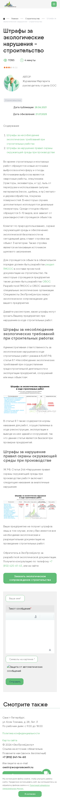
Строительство (13, 100)
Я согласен (30, 794)
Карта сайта (9, 740)
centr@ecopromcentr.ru (17, 767)
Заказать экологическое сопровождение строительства (30, 578)
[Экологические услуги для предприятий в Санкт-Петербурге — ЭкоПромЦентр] (10, 4)
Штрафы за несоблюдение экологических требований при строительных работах (26, 139)
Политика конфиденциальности (21, 733)
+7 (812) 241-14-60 (14, 757)
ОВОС (46, 281)
